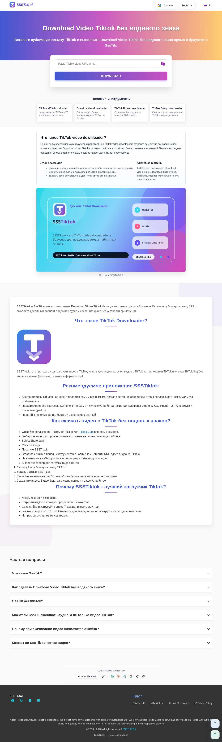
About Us (157, 703)
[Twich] (22, 700)
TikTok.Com (86, 431)
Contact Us (138, 703)
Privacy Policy (203, 703)
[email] (39, 700)
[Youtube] (13, 700)
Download (111, 76)
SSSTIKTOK (129, 729)
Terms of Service (179, 703)
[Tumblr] (30, 700)
